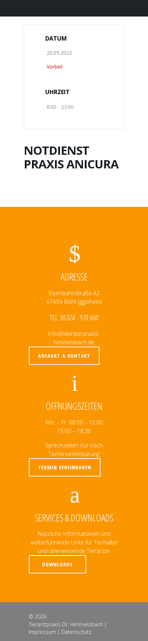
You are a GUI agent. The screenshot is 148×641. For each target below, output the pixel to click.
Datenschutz (76, 631)
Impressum (42, 631)
